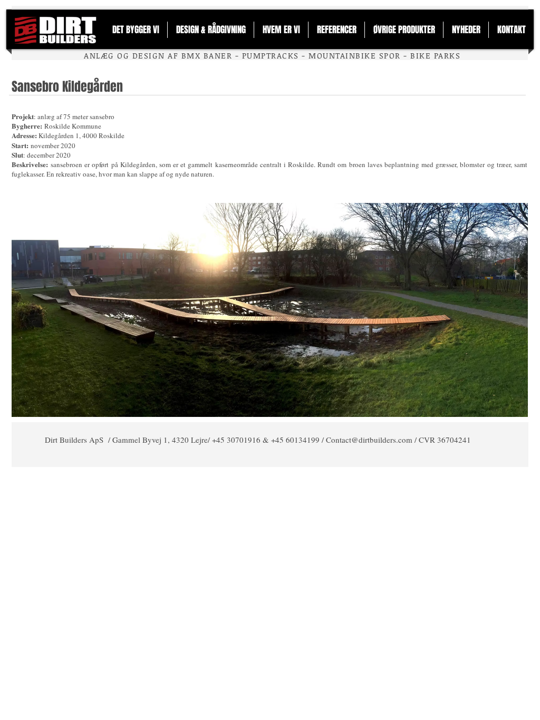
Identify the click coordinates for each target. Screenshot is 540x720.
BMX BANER (206, 55)
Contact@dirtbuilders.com (369, 439)
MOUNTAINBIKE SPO (351, 55)
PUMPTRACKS (270, 55)
